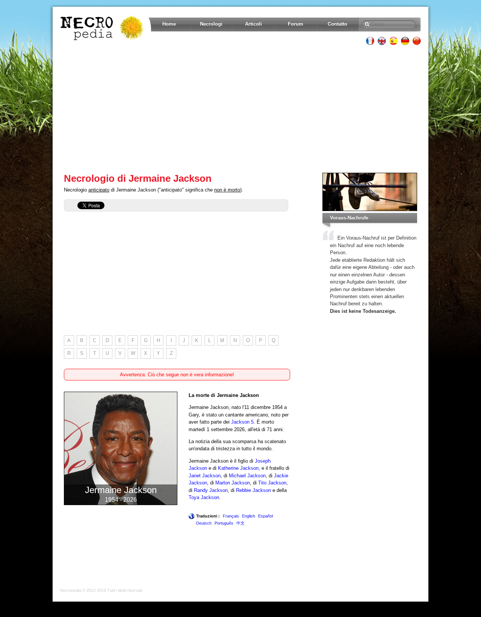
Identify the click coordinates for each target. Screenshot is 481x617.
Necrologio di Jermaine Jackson (138, 178)
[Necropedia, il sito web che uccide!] (102, 28)
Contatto (337, 24)
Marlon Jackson (232, 483)
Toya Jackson (204, 497)
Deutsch (204, 523)
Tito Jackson (272, 483)
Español (265, 516)
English (248, 516)
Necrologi (211, 24)
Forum (295, 24)
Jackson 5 (242, 422)
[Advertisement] (240, 108)
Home (169, 24)
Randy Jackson (211, 490)
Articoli (253, 24)
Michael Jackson (247, 475)
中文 (240, 523)
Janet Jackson (205, 475)
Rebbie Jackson (253, 490)
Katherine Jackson (238, 468)
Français (231, 516)
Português (224, 523)
